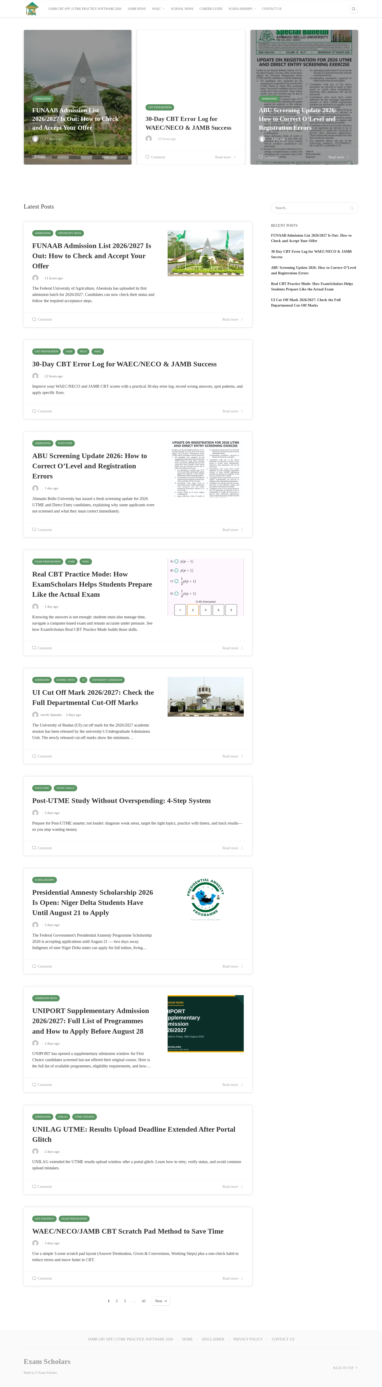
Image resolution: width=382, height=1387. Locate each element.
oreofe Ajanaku (51, 715)
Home (187, 1339)
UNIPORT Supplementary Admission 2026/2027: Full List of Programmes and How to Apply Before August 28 (90, 1021)
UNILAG (63, 1116)
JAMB (69, 351)
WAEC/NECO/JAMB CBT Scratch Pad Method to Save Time (127, 1231)
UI (83, 679)
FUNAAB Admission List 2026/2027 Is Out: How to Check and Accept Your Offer (91, 256)
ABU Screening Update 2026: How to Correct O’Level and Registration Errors (89, 466)
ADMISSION (42, 679)
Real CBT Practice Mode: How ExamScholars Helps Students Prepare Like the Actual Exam (92, 584)
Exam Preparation (48, 561)
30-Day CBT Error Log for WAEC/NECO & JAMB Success (124, 364)
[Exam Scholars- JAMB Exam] (32, 8)
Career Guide (211, 9)
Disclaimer (213, 1339)
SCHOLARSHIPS (240, 9)
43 (144, 1301)
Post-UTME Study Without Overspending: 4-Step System (121, 800)
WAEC (156, 9)
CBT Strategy (44, 1218)
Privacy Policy (248, 1339)
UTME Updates (84, 1116)
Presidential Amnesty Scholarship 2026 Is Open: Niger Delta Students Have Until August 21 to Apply (92, 902)
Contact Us (272, 9)
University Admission (107, 679)
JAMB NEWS (137, 9)
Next (158, 1301)
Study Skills (65, 788)
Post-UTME (65, 443)
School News (182, 9)
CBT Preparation (46, 351)
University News (69, 233)
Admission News (46, 998)
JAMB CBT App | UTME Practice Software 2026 (84, 9)
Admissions (43, 233)
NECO (83, 351)
